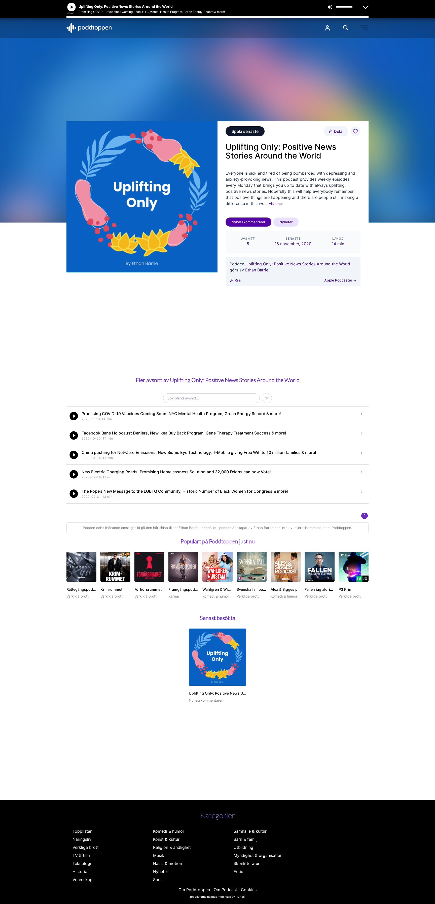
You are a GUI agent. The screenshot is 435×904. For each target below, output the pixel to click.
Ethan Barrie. (257, 269)
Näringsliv (81, 839)
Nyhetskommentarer (248, 222)
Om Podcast (225, 889)
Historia (79, 871)
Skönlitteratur (247, 863)
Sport (158, 879)
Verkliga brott (85, 847)
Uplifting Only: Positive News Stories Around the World (297, 263)
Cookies (249, 889)
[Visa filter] (267, 398)
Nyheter (286, 222)
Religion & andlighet (172, 847)
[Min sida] (327, 28)
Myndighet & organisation (258, 855)
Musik (158, 855)
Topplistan (82, 831)
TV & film (81, 855)
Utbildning (243, 847)
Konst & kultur (166, 839)
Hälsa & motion (167, 863)
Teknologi (81, 863)
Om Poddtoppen (194, 889)
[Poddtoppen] (89, 28)
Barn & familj (246, 839)
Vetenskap (82, 879)
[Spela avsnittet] (74, 416)
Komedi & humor (168, 831)
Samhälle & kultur (250, 831)
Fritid (238, 871)
